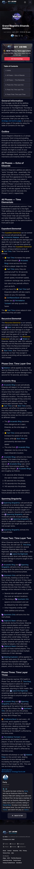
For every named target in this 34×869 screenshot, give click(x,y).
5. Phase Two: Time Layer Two (14, 89)
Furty (26, 791)
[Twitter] (22, 36)
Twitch (26, 810)
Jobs (12, 853)
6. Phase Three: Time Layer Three (15, 94)
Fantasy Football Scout (9, 862)
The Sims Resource (16, 858)
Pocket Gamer (17, 860)
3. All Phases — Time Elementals (14, 80)
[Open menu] (30, 2)
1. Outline (8, 70)
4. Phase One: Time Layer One (14, 85)
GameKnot (19, 862)
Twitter (5, 810)
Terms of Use (6, 853)
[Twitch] (19, 36)
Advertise (15, 850)
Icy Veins (5, 836)
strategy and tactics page (11, 121)
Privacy (25, 850)
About (4, 850)
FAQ (20, 850)
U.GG (8, 858)
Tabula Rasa (7, 805)
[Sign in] (25, 2)
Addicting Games (7, 860)
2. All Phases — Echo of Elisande (14, 75)
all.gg (4, 858)
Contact (9, 850)
